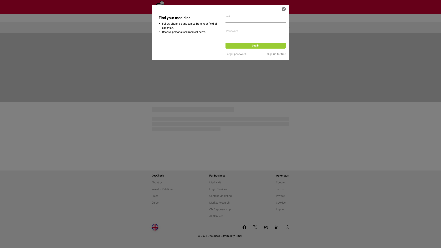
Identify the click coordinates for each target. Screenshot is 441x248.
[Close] (284, 9)
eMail (228, 16)
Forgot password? (236, 54)
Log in (255, 45)
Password (232, 31)
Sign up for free (276, 54)
